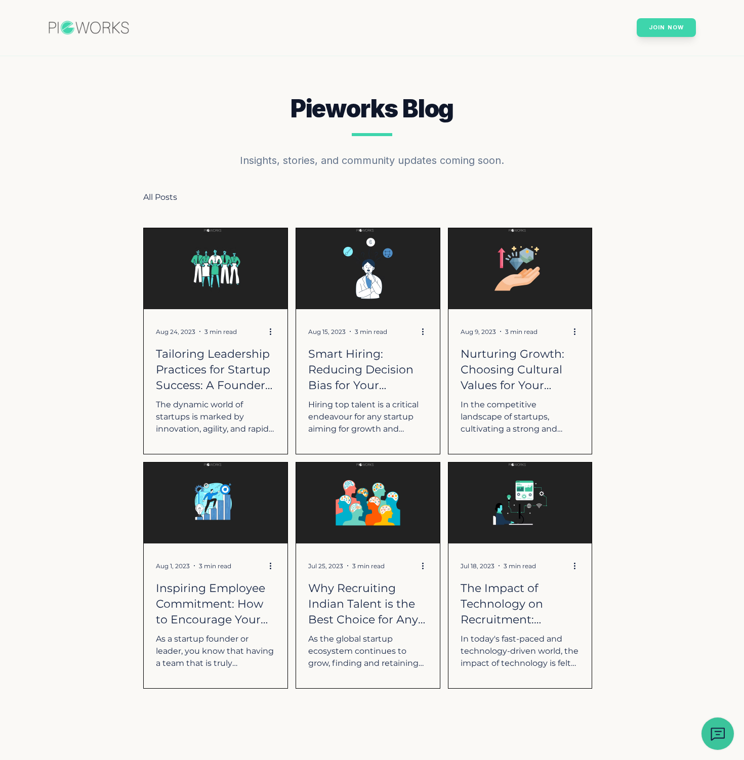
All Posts (160, 197)
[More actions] (274, 331)
